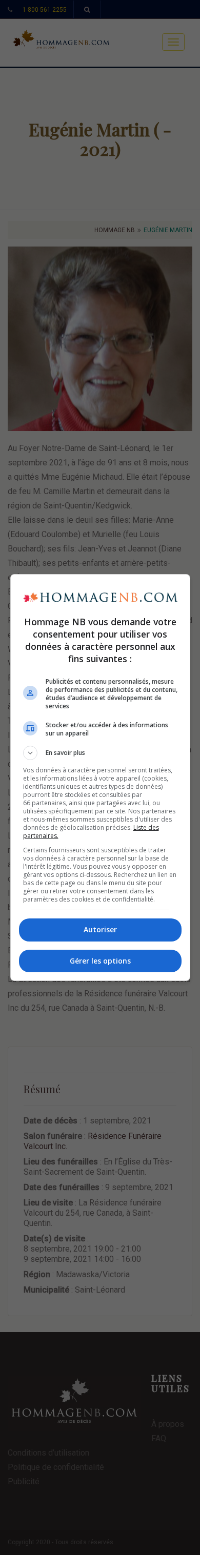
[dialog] (100, 777)
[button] (100, 753)
